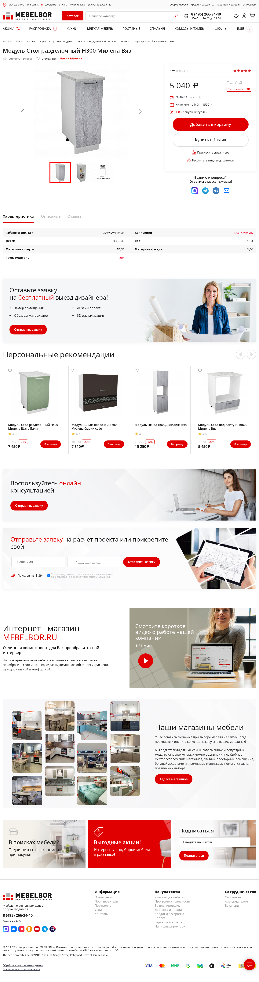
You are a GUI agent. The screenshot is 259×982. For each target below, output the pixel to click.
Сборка (160, 918)
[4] (245, 70)
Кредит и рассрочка (202, 4)
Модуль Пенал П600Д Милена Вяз (161, 425)
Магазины (35, 4)
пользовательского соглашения (94, 574)
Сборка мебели (179, 4)
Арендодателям (236, 901)
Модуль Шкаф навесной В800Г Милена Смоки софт (94, 427)
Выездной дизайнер (99, 4)
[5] (249, 70)
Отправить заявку (28, 329)
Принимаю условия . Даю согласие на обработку (82, 575)
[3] (242, 70)
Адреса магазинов (174, 779)
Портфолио (103, 905)
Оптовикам (249, 4)
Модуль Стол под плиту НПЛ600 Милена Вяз (222, 427)
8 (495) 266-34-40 (206, 14)
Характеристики (18, 216)
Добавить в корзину (210, 124)
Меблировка (77, 4)
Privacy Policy (69, 955)
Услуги (99, 910)
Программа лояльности (172, 901)
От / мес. (186, 97)
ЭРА (121, 257)
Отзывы (74, 216)
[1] (234, 70)
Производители (106, 901)
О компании (104, 897)
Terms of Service (91, 955)
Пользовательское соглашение (21, 969)
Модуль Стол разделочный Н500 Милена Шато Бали (33, 427)
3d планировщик (167, 905)
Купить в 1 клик (210, 139)
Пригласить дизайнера (213, 152)
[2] (238, 70)
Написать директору (170, 926)
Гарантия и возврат (228, 4)
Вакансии (232, 905)
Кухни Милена (71, 58)
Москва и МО (16, 4)
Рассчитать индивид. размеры (213, 160)
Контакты (101, 914)
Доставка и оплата (56, 4)
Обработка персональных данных (23, 965)
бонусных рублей (191, 112)
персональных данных (97, 576)
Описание (51, 216)
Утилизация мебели (169, 897)
